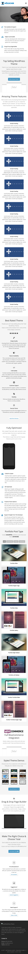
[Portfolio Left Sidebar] (14, 664)
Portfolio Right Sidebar (14, 652)
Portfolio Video (14, 608)
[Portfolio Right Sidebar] (14, 642)
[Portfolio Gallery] (14, 619)
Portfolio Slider (14, 563)
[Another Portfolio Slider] (14, 686)
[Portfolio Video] (14, 597)
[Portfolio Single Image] (14, 575)
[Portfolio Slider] (14, 552)
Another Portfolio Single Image (14, 719)
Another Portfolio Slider (14, 697)
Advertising (9, 541)
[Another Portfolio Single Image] (14, 709)
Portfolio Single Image (14, 585)
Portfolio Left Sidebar (14, 675)
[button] (26, 3)
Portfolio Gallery (14, 630)
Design (15, 541)
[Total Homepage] (7, 924)
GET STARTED (2, 16)
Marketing (22, 541)
